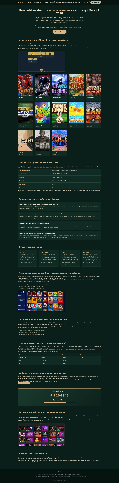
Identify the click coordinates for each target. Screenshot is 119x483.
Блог (41, 2)
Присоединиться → (24, 383)
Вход (87, 2)
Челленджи (52, 2)
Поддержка (58, 2)
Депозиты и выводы (67, 2)
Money (22, 2)
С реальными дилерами (33, 2)
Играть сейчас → (59, 32)
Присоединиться (96, 2)
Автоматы (45, 2)
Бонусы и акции (76, 2)
